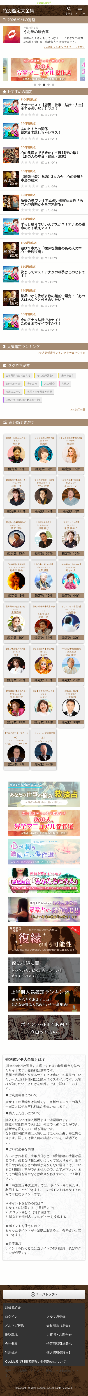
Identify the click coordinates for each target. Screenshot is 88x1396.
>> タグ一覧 (77, 409)
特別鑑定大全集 (18, 11)
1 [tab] (35, 85)
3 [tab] (44, 85)
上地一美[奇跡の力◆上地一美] (23, 399)
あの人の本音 (13, 383)
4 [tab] (48, 85)
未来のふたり (13, 391)
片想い (65, 383)
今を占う (32, 383)
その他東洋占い (46, 375)
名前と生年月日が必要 (39, 391)
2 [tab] (39, 85)
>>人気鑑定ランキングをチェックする (61, 352)
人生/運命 (49, 383)
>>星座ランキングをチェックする (64, 47)
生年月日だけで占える (18, 375)
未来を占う (67, 375)
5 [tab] (53, 85)
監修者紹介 (13, 1307)
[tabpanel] (44, 70)
